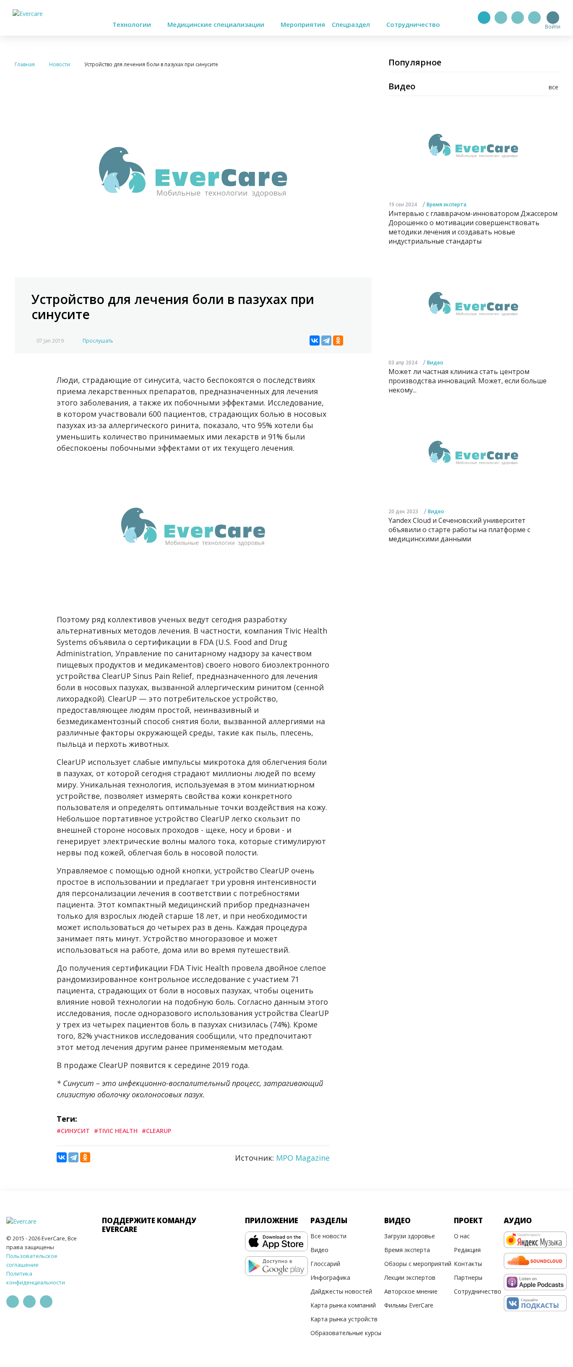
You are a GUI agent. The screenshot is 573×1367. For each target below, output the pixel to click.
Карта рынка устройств (344, 1319)
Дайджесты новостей (341, 1291)
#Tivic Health (116, 1131)
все (553, 87)
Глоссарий (325, 1264)
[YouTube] (534, 17)
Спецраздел (352, 24)
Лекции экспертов (409, 1277)
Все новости (328, 1236)
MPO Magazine (303, 1158)
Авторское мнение (411, 1291)
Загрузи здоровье (409, 1236)
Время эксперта (446, 204)
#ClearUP (156, 1131)
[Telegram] (501, 17)
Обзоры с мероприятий (417, 1264)
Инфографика (330, 1277)
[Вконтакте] (517, 17)
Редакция (467, 1250)
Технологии (132, 24)
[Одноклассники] (338, 340)
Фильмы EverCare (408, 1305)
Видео (435, 362)
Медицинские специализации (216, 24)
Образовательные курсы (345, 1333)
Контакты (468, 1264)
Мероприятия (303, 24)
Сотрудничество (413, 24)
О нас (462, 1236)
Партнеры (468, 1277)
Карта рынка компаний (343, 1305)
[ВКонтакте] (315, 340)
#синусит (73, 1131)
